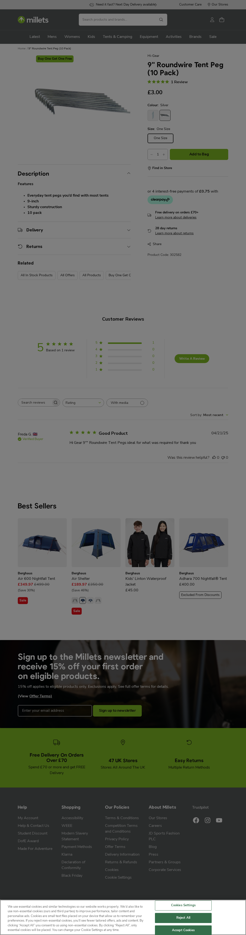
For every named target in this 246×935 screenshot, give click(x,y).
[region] (123, 917)
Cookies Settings (183, 905)
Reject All (183, 917)
